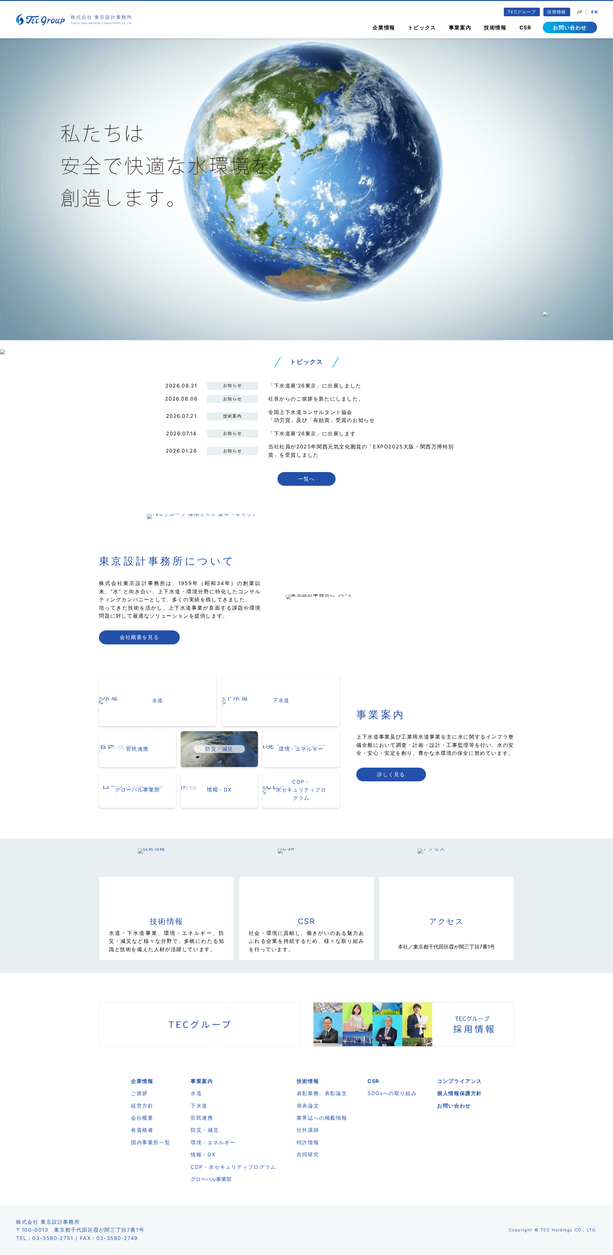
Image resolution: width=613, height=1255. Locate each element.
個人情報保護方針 (459, 1093)
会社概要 (142, 1118)
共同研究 (308, 1154)
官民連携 (202, 1118)
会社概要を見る (139, 637)
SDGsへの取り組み (392, 1093)
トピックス (422, 27)
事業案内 (460, 27)
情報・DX (203, 1154)
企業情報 (384, 27)
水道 (196, 1093)
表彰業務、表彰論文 (322, 1093)
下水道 (199, 1105)
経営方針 (142, 1105)
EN (594, 12)
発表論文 (308, 1105)
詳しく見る (391, 774)
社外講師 (308, 1130)
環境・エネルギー (213, 1142)
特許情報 (308, 1142)
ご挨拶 (139, 1093)
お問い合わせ (570, 27)
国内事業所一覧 (150, 1142)
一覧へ (306, 479)
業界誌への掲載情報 (322, 1118)
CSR (525, 27)
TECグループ (522, 12)
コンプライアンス (459, 1081)
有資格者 (142, 1130)
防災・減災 (205, 1130)
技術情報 (495, 27)
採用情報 (556, 12)
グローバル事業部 (211, 1179)
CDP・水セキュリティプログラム (233, 1167)
